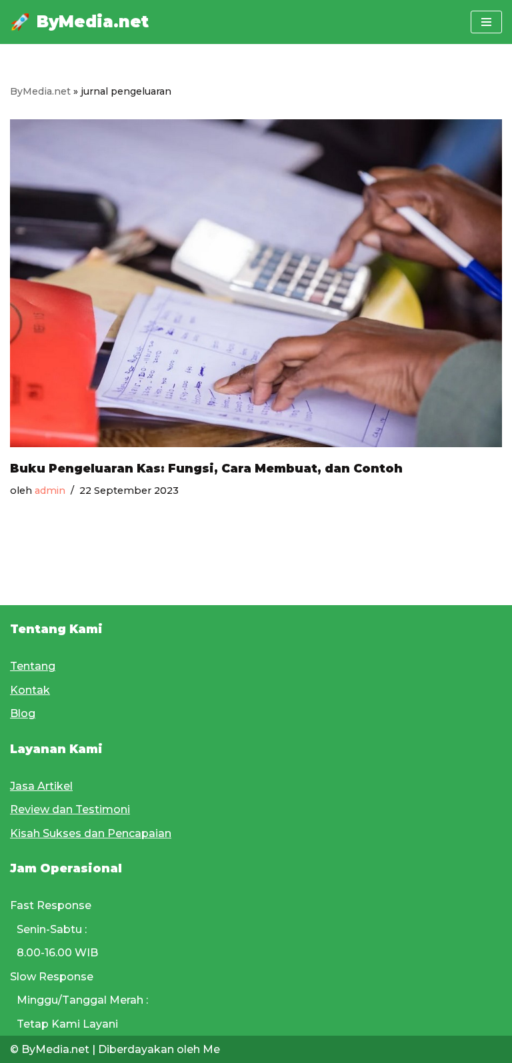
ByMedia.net (40, 91)
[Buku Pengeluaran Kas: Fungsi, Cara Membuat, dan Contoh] (256, 283)
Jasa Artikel (41, 786)
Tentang (32, 666)
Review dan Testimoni (70, 809)
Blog (22, 713)
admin (50, 491)
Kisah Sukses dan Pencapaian (90, 833)
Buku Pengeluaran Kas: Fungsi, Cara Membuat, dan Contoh (206, 468)
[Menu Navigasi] (486, 22)
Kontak (30, 690)
